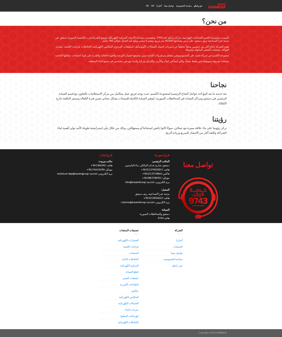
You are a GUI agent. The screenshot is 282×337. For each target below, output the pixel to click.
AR (147, 5)
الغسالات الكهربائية (128, 303)
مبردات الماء (132, 309)
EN (152, 5)
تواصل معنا (169, 5)
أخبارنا (159, 5)
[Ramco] (217, 6)
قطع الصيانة (132, 271)
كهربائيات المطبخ (129, 315)
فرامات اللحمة (131, 246)
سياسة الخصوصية (184, 5)
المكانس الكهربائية (129, 296)
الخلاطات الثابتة (130, 259)
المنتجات (178, 246)
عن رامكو (198, 5)
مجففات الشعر (131, 278)
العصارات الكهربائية (128, 240)
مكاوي (135, 290)
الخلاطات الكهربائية (128, 322)
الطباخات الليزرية (129, 284)
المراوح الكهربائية (129, 265)
